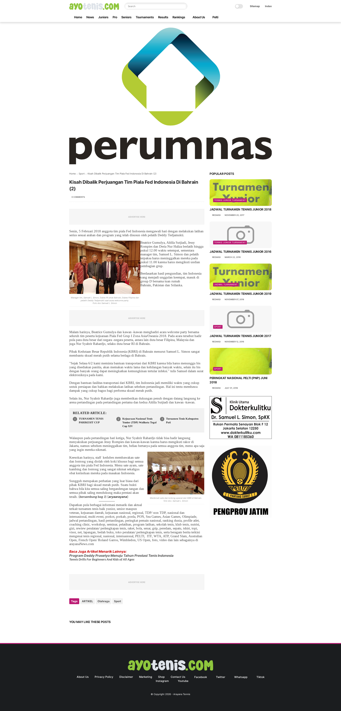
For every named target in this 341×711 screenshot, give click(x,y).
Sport (82, 173)
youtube (183, 681)
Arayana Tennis (181, 694)
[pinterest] (94, 611)
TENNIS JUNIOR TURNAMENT (230, 200)
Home (78, 17)
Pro (115, 17)
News (90, 17)
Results (163, 17)
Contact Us (178, 677)
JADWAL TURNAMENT (225, 284)
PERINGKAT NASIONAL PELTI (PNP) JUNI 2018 (238, 380)
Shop (161, 677)
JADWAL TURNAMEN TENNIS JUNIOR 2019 (240, 294)
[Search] (184, 6)
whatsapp (240, 677)
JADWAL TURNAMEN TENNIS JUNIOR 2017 (240, 336)
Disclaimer (126, 677)
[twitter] (247, 17)
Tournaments (145, 17)
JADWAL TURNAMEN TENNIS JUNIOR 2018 (240, 209)
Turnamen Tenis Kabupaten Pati (182, 420)
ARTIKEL (87, 601)
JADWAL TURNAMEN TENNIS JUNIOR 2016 (240, 252)
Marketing (145, 677)
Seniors (126, 17)
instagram (162, 681)
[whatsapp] (253, 17)
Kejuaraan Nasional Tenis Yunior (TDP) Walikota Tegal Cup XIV (139, 422)
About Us (199, 17)
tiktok (260, 677)
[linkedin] (101, 611)
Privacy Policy (104, 677)
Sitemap (255, 6)
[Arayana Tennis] (94, 8)
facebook (200, 677)
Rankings (178, 17)
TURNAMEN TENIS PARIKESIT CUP (91, 420)
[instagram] (264, 17)
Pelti (215, 17)
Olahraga (104, 601)
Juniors (103, 17)
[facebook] (241, 17)
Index (268, 6)
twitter (220, 677)
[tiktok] (258, 17)
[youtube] (270, 17)
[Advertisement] (241, 549)
